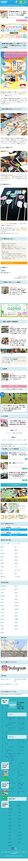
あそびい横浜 (11, 855)
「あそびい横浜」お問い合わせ (21, 729)
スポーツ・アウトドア (12, 771)
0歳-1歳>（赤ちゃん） (6, 679)
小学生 (16, 684)
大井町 (16, 612)
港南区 (2, 556)
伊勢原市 (17, 606)
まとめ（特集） (21, 763)
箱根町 (16, 625)
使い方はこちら (5, 657)
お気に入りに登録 (22, 20)
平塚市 (2, 592)
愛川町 (16, 615)
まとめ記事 (17, 576)
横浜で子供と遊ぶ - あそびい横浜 (4, 2)
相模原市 (17, 609)
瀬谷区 (16, 560)
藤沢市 (16, 586)
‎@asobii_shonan (14, 534)
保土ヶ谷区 (17, 570)
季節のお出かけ (12, 788)
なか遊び (10, 763)
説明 (21, 389)
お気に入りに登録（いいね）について (12, 729)
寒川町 (2, 622)
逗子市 (2, 599)
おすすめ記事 (21, 747)
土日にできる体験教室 (12, 359)
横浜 (16, 3)
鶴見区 (16, 563)
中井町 (9, 832)
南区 (16, 573)
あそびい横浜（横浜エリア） (21, 719)
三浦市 (16, 596)
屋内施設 (20, 788)
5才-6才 (19, 440)
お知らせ (10, 750)
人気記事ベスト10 (21, 776)
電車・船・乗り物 (17, 433)
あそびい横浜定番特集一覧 (14, 484)
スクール (20, 766)
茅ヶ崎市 (3, 589)
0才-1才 (4, 440)
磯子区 (16, 550)
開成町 (16, 622)
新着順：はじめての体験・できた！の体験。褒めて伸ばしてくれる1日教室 (12, 757)
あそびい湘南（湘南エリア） (12, 719)
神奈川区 (3, 553)
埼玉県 (16, 629)
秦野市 (16, 592)
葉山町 (2, 619)
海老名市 (17, 602)
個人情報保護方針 (14, 853)
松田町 (2, 625)
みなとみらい (18, 543)
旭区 (16, 546)
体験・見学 (11, 779)
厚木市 (16, 599)
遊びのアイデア (12, 791)
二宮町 (2, 615)
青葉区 (2, 546)
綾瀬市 (19, 815)
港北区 (16, 556)
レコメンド (11, 775)
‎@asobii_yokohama (14, 529)
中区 (16, 566)
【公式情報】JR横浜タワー (9, 263)
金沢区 (16, 553)
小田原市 (3, 609)
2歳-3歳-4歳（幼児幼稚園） (20, 680)
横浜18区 (3, 576)
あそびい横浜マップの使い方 (21, 723)
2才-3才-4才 (12, 440)
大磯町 (16, 619)
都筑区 (2, 563)
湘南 (21, 3)
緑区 (2, 573)
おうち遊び (11, 747)
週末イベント (11, 740)
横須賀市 (3, 596)
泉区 (2, 550)
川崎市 (2, 612)
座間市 (2, 606)
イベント (8, 433)
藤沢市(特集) (4, 586)
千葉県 (2, 629)
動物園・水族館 (12, 783)
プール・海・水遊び (21, 771)
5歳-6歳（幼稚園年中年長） (6, 685)
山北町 (9, 838)
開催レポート (21, 753)
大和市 (2, 602)
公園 (19, 779)
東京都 (2, 632)
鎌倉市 (16, 589)
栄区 (2, 560)
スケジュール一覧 (7, 353)
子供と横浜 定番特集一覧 (12, 723)
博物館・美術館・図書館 (21, 784)
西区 (24, 440)
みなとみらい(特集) (5, 543)
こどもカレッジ (21, 750)
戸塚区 (2, 566)
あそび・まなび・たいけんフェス (21, 742)
